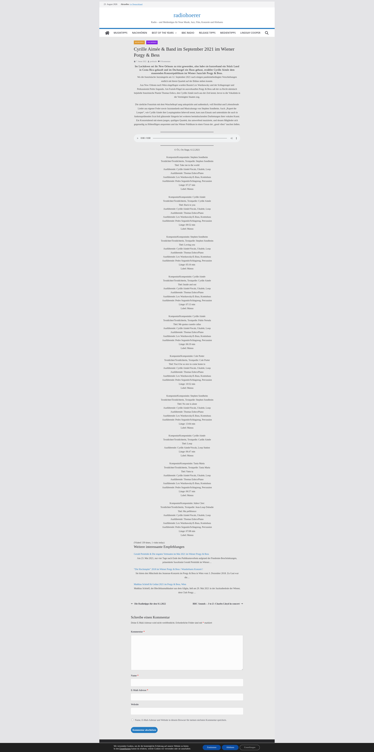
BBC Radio (188, 32)
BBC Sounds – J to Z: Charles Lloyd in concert (216, 603)
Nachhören (139, 32)
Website (135, 704)
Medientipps (228, 32)
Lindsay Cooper (250, 32)
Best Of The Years (163, 32)
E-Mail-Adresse (139, 690)
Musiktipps (120, 32)
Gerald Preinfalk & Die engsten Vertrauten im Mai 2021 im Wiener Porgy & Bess (171, 554)
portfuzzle (153, 61)
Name (134, 675)
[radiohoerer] (107, 32)
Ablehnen (230, 747)
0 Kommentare (165, 61)
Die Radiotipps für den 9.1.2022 (150, 603)
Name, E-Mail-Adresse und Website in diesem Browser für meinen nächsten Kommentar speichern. (181, 720)
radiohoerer (187, 15)
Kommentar (138, 631)
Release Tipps (207, 32)
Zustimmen (211, 747)
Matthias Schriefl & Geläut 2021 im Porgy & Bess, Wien (160, 584)
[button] (175, 32)
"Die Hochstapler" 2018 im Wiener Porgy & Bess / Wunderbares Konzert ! (168, 569)
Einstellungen (125, 749)
